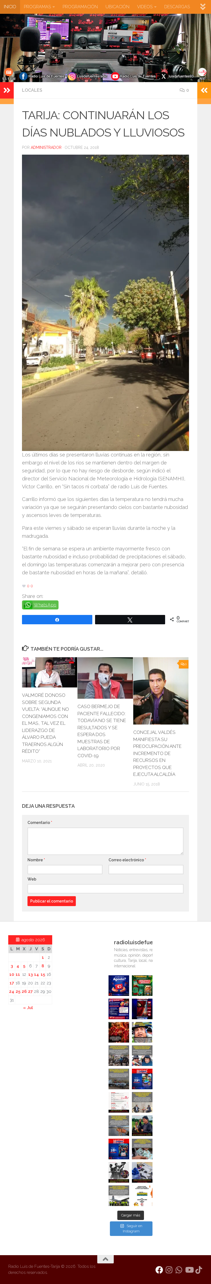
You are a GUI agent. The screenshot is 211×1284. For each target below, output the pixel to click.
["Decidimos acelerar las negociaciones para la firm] (142, 1102)
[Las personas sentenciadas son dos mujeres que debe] (119, 1125)
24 (11, 991)
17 (12, 983)
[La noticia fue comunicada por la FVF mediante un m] (119, 1172)
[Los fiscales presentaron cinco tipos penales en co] (142, 1032)
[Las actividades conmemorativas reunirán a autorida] (119, 1102)
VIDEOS (144, 6)
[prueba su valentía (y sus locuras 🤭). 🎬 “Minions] (142, 1195)
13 (30, 974)
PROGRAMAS (37, 6)
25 (18, 991)
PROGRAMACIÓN (80, 6)
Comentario (39, 822)
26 (24, 991)
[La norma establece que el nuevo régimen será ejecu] (142, 1149)
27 (30, 991)
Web (31, 879)
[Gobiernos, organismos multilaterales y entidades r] (119, 1195)
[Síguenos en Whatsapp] (179, 1270)
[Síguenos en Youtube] (189, 1270)
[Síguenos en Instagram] (169, 1270)
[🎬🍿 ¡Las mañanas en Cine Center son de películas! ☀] (142, 1079)
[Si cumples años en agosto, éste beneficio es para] (119, 985)
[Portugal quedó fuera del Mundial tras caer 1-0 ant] (119, 1032)
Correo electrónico (127, 860)
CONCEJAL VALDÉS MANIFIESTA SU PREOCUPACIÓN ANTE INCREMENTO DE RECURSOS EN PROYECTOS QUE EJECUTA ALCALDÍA (157, 753)
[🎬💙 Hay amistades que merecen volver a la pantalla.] (119, 1009)
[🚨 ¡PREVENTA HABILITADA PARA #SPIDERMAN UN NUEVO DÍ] (142, 1009)
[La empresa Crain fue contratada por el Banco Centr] (119, 1079)
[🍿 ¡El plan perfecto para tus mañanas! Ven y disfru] (119, 1149)
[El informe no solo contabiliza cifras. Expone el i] (119, 1055)
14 (36, 974)
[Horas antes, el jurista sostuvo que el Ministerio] (142, 1055)
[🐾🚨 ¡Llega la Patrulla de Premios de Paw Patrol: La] (142, 985)
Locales (32, 90)
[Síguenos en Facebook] (159, 1270)
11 (18, 974)
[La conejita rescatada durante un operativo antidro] (142, 1172)
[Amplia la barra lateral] (7, 90)
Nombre (36, 860)
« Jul (28, 1007)
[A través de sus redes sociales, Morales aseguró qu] (142, 1125)
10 (11, 974)
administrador (46, 147)
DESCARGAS (177, 6)
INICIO (10, 6)
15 (43, 974)
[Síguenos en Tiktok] (199, 1270)
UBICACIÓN (117, 6)
